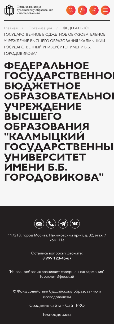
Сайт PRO (75, 305)
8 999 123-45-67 (57, 258)
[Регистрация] (82, 10)
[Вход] (94, 10)
